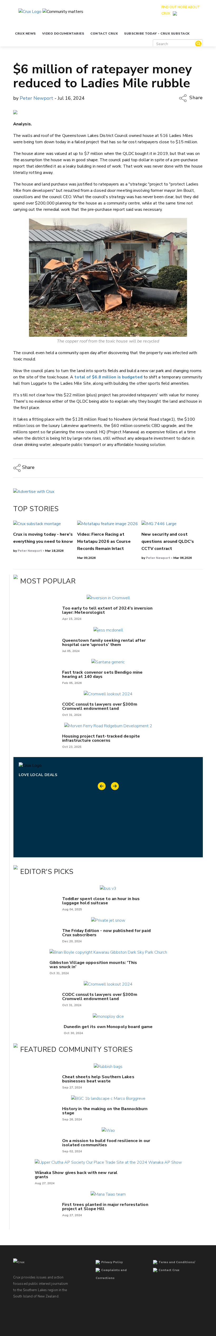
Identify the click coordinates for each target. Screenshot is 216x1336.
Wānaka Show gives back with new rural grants (76, 1175)
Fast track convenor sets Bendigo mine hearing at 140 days (102, 674)
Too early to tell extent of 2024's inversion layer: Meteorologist (107, 610)
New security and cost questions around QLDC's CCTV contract (167, 541)
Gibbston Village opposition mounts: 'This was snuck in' (93, 965)
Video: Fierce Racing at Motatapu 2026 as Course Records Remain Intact (103, 541)
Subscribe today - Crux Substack (157, 33)
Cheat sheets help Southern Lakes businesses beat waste (98, 1079)
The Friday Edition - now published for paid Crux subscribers (106, 933)
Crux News (25, 33)
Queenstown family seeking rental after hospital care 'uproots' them (104, 642)
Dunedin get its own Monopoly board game (108, 1027)
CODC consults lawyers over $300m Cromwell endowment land (99, 706)
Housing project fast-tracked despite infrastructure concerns (101, 738)
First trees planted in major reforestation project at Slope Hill (105, 1206)
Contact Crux (104, 33)
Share (195, 97)
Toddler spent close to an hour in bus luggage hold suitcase (101, 901)
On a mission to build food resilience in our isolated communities (106, 1143)
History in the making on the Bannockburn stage (105, 1111)
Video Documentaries (63, 33)
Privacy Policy (112, 1262)
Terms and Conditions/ (177, 1262)
